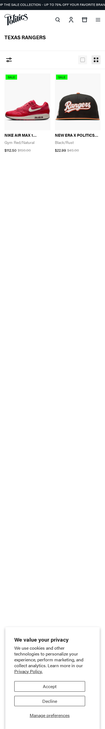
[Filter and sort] (8, 59)
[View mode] (82, 59)
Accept (50, 686)
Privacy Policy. (28, 671)
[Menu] (98, 19)
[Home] (16, 20)
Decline (49, 701)
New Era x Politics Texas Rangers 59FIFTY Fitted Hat (75, 135)
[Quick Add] (39, 81)
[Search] (57, 19)
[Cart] (84, 19)
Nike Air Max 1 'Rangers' (18, 135)
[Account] (71, 19)
